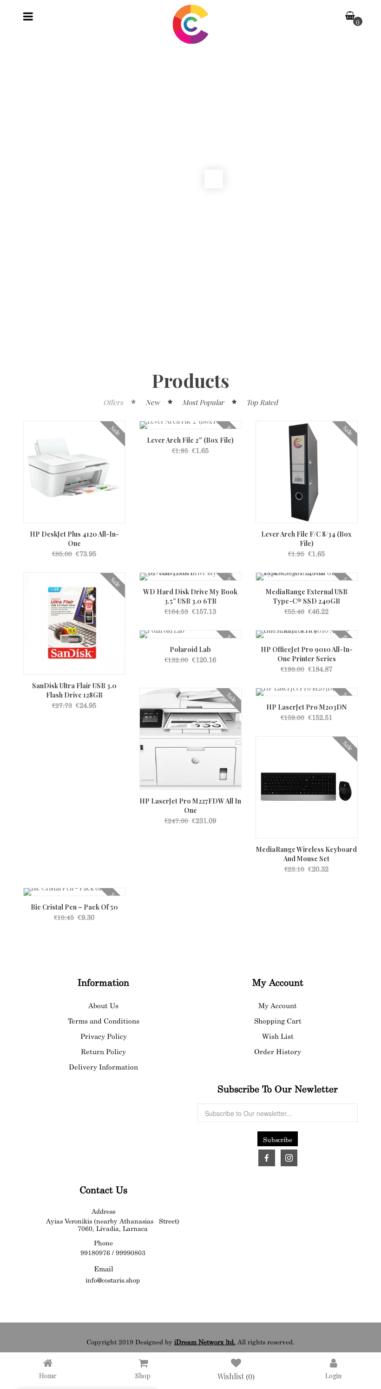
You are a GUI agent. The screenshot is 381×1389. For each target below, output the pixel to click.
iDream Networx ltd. (205, 1341)
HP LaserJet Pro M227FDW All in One (190, 806)
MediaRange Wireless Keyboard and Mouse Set (306, 854)
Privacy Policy (103, 1035)
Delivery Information (103, 1066)
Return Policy (103, 1051)
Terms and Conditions (103, 1020)
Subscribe (277, 1138)
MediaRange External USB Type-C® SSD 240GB (307, 596)
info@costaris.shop (112, 1279)
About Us (103, 1005)
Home (48, 1375)
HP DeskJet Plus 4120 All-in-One (74, 539)
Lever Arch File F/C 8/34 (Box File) (306, 539)
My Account (277, 1005)
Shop (143, 1375)
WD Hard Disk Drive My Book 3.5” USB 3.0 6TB (190, 596)
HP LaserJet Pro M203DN (306, 707)
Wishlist (236, 1375)
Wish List (278, 1035)
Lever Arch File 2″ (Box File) (190, 440)
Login (333, 1375)
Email (103, 1268)
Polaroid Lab (190, 649)
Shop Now (341, 213)
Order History (277, 1051)
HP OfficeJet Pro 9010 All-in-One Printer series (307, 654)
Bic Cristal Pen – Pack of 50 (74, 907)
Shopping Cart (278, 1020)
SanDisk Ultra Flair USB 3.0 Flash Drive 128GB (74, 690)
